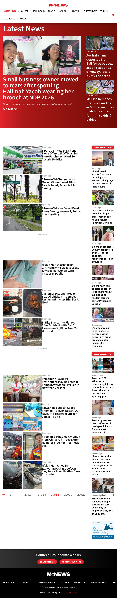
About (26, 583)
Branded (104, 11)
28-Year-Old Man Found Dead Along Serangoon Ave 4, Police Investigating (61, 211)
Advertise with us (71, 562)
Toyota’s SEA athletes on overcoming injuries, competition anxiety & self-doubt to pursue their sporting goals (103, 387)
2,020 (68, 494)
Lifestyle (75, 11)
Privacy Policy (98, 583)
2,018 (42, 494)
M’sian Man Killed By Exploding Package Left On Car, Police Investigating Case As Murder (61, 470)
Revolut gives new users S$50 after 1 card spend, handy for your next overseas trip (102, 426)
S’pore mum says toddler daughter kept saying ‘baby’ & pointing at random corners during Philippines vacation (102, 295)
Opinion (62, 11)
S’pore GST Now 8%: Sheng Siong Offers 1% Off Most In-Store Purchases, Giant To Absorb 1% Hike (60, 155)
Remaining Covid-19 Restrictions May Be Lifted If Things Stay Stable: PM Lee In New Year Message (60, 383)
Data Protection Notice (74, 583)
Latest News (10, 11)
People (51, 11)
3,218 (102, 494)
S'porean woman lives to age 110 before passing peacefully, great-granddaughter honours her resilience (101, 337)
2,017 (28, 494)
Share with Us (47, 562)
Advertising (9, 583)
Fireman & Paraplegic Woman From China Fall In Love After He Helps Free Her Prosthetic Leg (61, 441)
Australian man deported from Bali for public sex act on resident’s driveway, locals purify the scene (99, 65)
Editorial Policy (46, 583)
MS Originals (10, 18)
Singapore (23, 11)
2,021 (81, 494)
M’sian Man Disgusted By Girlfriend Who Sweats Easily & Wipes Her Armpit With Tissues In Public (60, 269)
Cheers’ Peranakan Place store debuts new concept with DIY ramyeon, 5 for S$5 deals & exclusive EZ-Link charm (102, 465)
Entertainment (90, 11)
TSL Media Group (70, 592)
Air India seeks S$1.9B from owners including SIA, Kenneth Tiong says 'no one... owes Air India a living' (103, 179)
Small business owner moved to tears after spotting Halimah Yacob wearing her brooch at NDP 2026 (40, 88)
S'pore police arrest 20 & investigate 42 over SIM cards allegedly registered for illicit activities (103, 254)
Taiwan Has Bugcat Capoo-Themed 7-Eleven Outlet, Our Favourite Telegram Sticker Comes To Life (60, 412)
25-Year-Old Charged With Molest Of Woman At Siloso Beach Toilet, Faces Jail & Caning (59, 183)
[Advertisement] (42, 247)
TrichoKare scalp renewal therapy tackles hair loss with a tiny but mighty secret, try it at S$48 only (103, 506)
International (39, 11)
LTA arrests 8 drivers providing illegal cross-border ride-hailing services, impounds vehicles (103, 216)
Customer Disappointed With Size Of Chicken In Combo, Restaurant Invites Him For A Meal (60, 298)
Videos (23, 18)
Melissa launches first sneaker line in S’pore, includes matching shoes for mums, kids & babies (100, 109)
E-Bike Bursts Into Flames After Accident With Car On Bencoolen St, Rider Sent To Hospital (59, 327)
